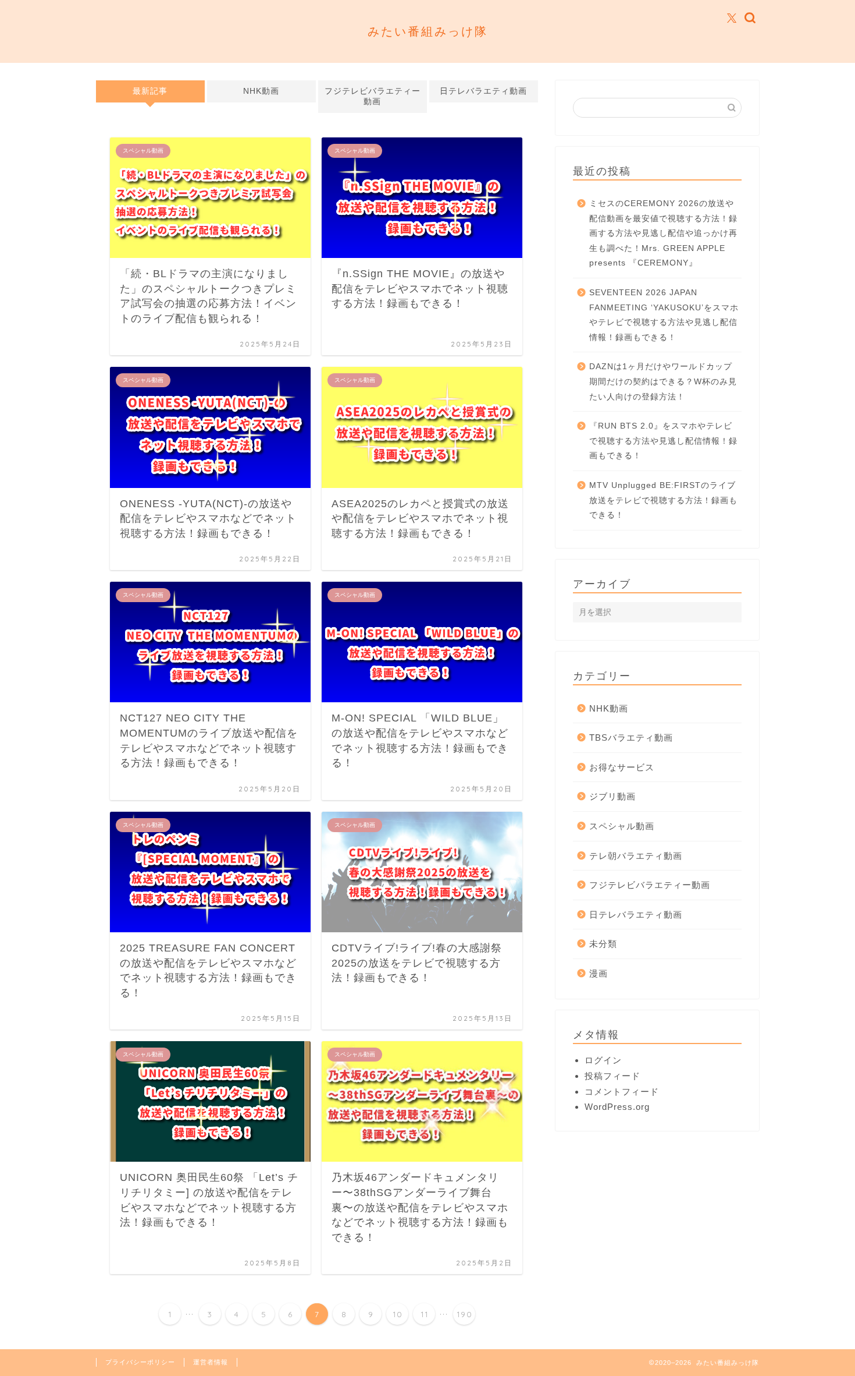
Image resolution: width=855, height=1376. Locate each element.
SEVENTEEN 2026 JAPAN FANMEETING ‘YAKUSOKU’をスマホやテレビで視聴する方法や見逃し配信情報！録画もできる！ (664, 315)
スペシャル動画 (621, 826)
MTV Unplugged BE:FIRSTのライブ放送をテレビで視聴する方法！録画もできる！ (663, 500)
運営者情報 (210, 1362)
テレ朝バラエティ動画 (635, 856)
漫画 (598, 973)
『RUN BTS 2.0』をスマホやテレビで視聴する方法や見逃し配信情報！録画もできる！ (663, 441)
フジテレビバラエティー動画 (373, 96)
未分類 (603, 944)
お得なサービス (621, 767)
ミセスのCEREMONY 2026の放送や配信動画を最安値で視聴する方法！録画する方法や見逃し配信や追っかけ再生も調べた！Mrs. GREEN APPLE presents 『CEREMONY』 (663, 233)
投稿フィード (612, 1076)
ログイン (603, 1060)
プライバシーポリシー (140, 1362)
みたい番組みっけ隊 (428, 31)
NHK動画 (261, 91)
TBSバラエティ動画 (631, 737)
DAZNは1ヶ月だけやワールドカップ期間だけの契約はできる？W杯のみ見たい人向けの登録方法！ (663, 381)
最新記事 (150, 91)
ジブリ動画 (612, 796)
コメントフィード (622, 1091)
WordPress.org (617, 1107)
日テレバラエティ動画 (483, 91)
